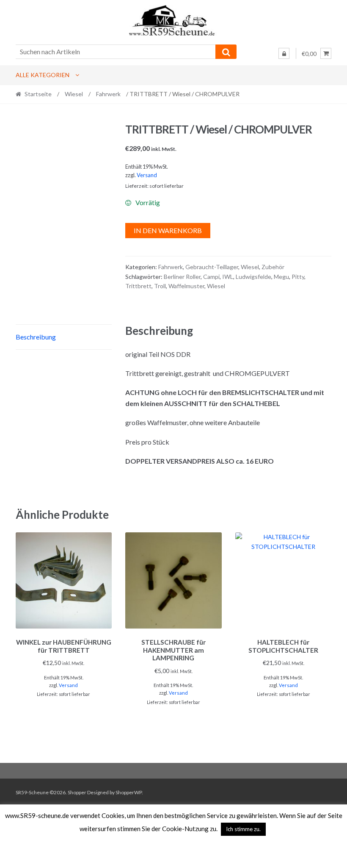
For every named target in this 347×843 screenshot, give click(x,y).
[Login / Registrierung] (283, 53)
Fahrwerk (108, 93)
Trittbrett (138, 285)
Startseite (38, 93)
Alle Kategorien (42, 74)
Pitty (298, 276)
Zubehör (273, 266)
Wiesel (74, 93)
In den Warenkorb (168, 230)
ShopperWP (129, 792)
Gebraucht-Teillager (211, 266)
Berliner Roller (182, 276)
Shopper (77, 792)
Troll (160, 285)
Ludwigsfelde (253, 276)
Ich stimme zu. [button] (243, 829)
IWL (227, 276)
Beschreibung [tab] (36, 337)
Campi (211, 276)
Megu (281, 276)
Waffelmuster (186, 285)
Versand (147, 175)
